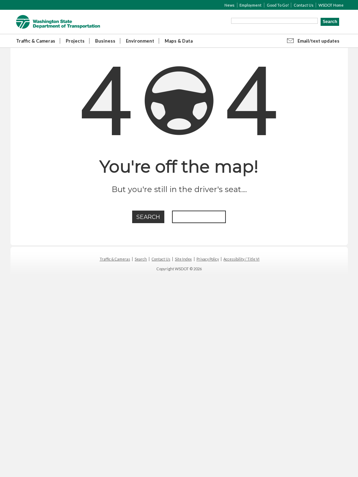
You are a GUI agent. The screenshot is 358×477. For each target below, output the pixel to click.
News (229, 5)
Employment (250, 5)
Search (141, 259)
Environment (140, 41)
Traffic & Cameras (35, 41)
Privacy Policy (207, 259)
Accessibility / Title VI (241, 259)
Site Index (183, 259)
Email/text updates (318, 41)
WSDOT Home (331, 5)
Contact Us (304, 5)
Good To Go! (278, 5)
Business (105, 41)
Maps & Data (179, 41)
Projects (75, 41)
